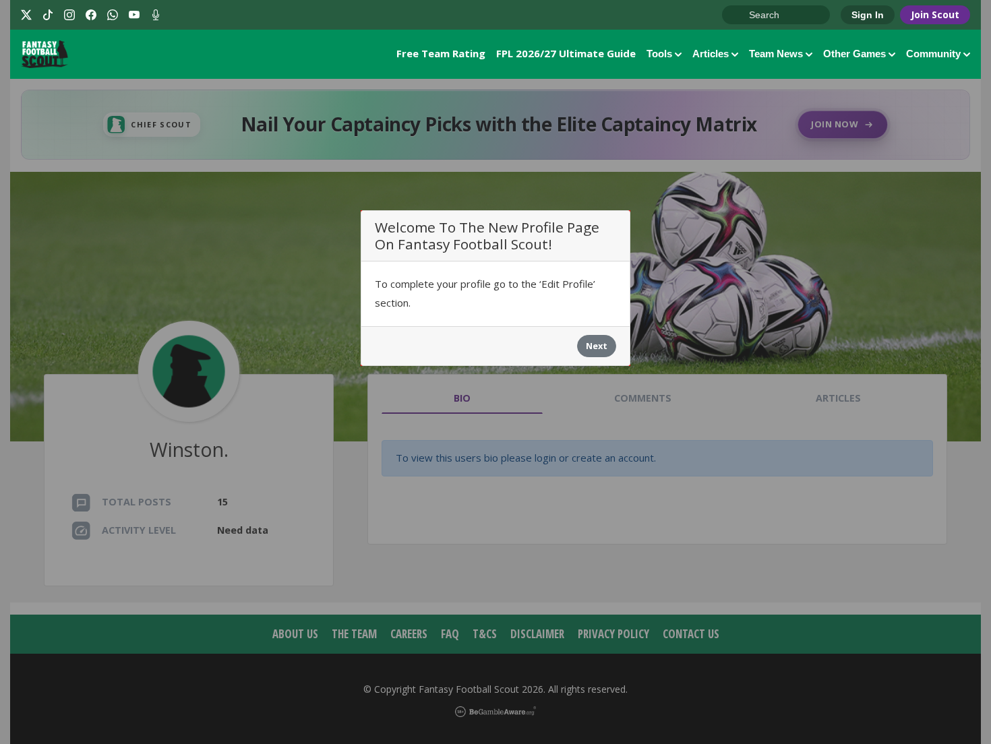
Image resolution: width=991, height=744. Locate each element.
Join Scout (935, 14)
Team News (776, 53)
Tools (659, 53)
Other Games (854, 53)
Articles (710, 53)
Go (739, 15)
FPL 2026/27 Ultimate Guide (566, 53)
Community (933, 53)
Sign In (867, 14)
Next (596, 346)
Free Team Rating (440, 53)
